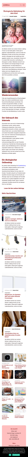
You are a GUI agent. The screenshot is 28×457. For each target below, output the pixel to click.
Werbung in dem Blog (14, 445)
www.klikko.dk (15, 439)
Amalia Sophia (13, 16)
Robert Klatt (15, 251)
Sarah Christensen (16, 329)
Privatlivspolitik (16, 454)
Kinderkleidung (22, 165)
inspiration (23, 16)
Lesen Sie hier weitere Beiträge (14, 188)
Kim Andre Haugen (16, 214)
